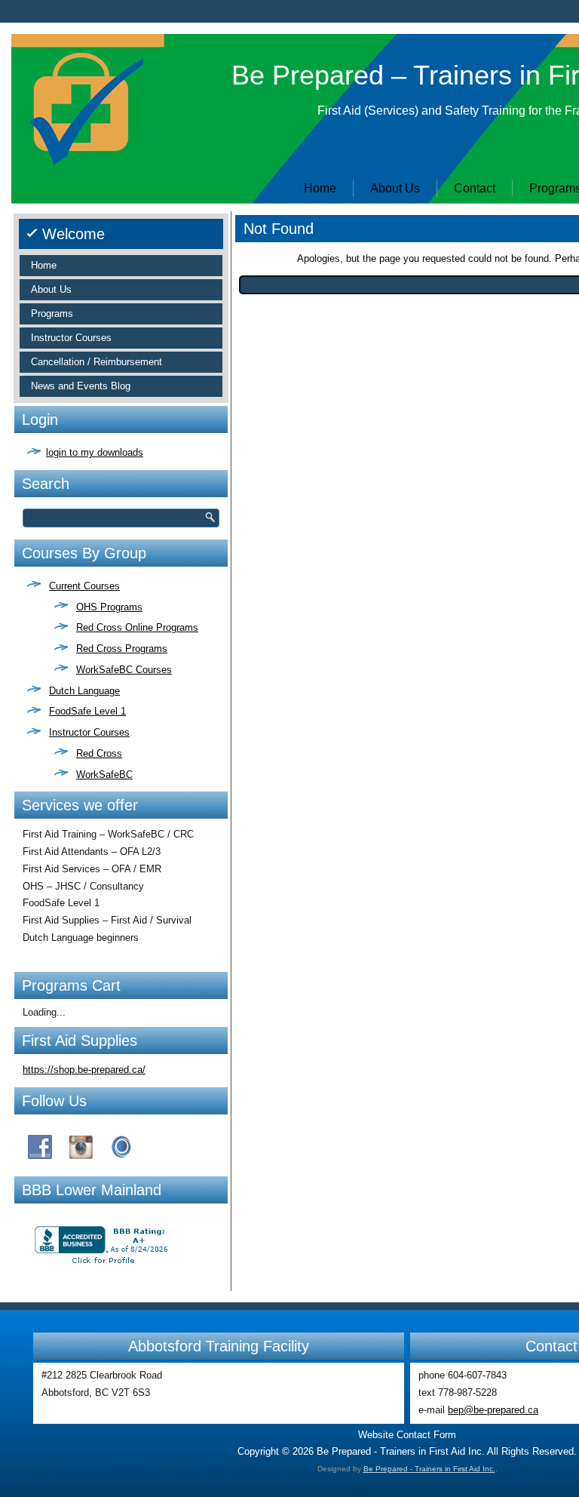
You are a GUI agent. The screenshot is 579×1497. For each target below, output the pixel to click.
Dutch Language (84, 690)
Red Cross (99, 753)
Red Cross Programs (121, 648)
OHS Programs (109, 607)
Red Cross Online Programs (137, 627)
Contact (474, 188)
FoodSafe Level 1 (87, 711)
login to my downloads (94, 452)
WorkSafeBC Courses (124, 669)
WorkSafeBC (104, 774)
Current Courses (84, 586)
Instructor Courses (71, 337)
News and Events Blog (80, 386)
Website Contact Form (407, 1434)
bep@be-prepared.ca (493, 1410)
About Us (395, 188)
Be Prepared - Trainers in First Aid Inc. (429, 1469)
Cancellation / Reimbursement (96, 361)
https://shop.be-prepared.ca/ (84, 1069)
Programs (52, 313)
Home (320, 188)
